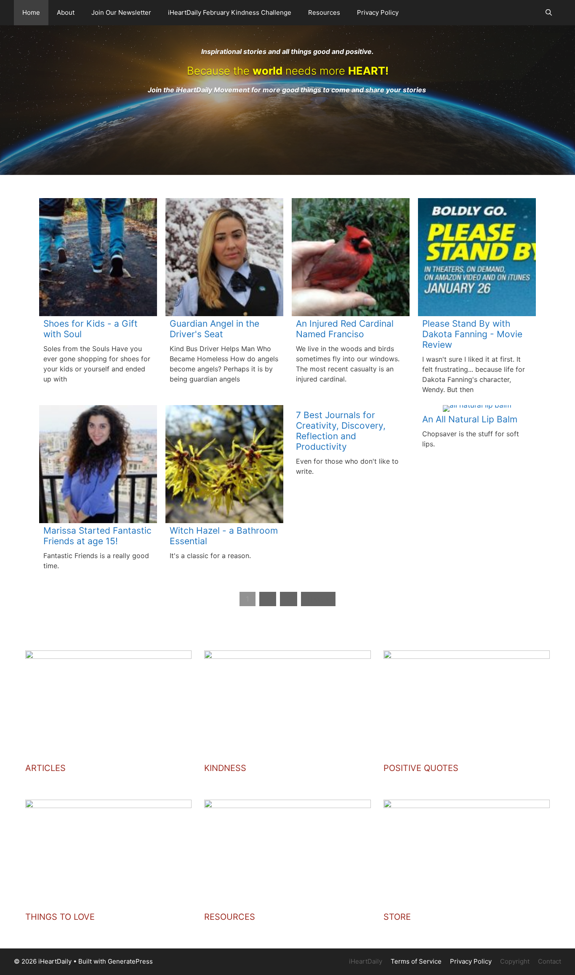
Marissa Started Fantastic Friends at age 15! (97, 535)
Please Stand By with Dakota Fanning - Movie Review (472, 334)
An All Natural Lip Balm (469, 419)
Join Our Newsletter (121, 12)
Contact (549, 961)
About (66, 12)
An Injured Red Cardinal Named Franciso (345, 328)
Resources (324, 12)
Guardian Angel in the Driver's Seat (214, 328)
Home (31, 12)
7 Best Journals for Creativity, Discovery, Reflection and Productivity (341, 431)
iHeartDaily (365, 961)
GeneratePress (130, 961)
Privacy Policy (378, 12)
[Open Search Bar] (548, 12)
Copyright (515, 961)
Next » (318, 599)
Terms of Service (416, 961)
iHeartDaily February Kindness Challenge (229, 12)
